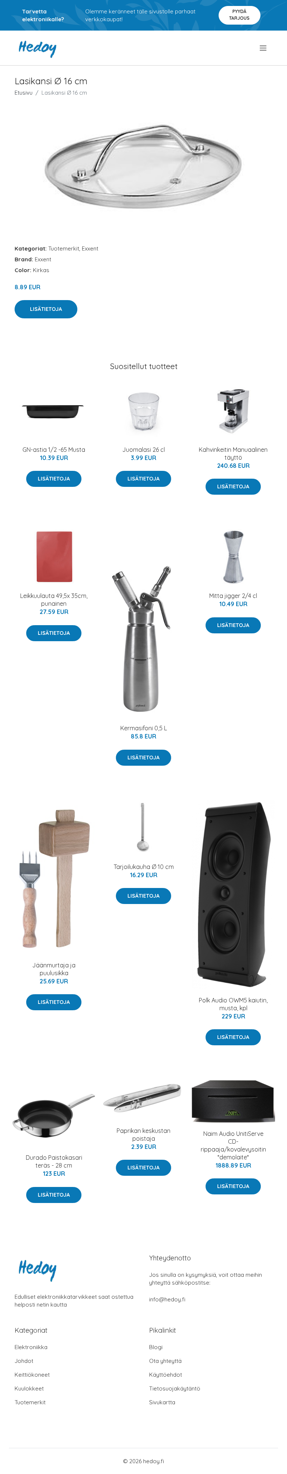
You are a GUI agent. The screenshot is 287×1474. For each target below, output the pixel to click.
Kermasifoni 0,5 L (143, 728)
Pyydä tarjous (239, 15)
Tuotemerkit (63, 248)
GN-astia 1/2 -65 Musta (53, 449)
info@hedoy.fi (167, 1299)
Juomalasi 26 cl (143, 449)
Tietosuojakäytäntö (174, 1388)
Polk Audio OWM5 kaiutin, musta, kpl (233, 1004)
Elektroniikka (31, 1347)
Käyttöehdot (165, 1374)
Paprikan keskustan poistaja (143, 1134)
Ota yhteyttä (165, 1360)
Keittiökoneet (32, 1374)
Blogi (156, 1347)
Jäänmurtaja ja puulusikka (53, 969)
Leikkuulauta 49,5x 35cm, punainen (53, 599)
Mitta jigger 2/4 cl (233, 595)
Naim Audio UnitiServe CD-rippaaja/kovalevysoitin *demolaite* (233, 1145)
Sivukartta (162, 1402)
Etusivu (24, 92)
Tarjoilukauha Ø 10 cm (144, 866)
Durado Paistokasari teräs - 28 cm (54, 1161)
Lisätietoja (46, 309)
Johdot (24, 1360)
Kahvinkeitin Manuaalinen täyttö (233, 453)
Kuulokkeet (29, 1388)
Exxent (90, 248)
